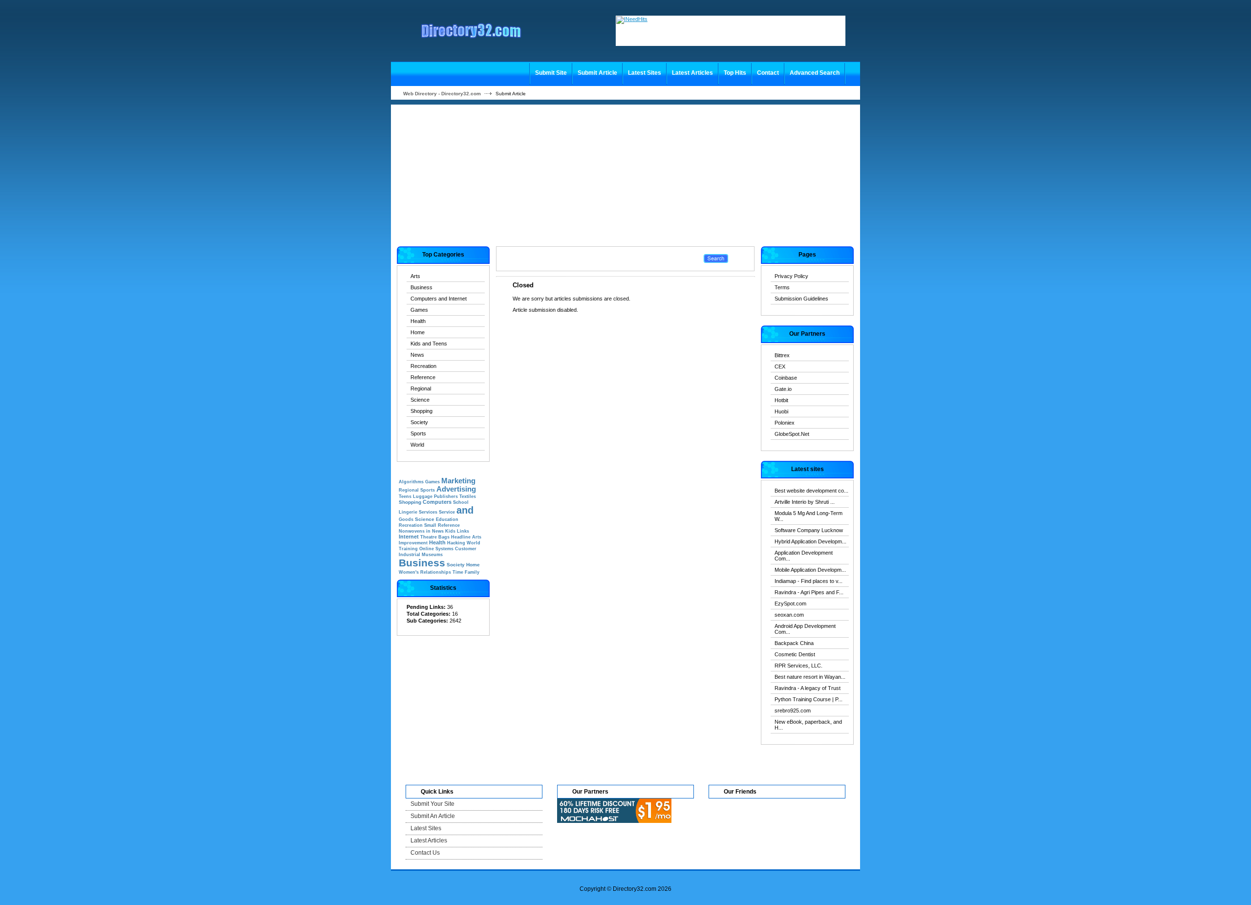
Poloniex (785, 423)
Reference (422, 377)
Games (419, 310)
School (461, 502)
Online (426, 548)
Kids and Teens (428, 343)
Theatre (428, 537)
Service (447, 512)
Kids (450, 531)
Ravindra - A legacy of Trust (808, 688)
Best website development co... (811, 491)
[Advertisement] (625, 173)
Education (447, 519)
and (465, 510)
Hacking (456, 542)
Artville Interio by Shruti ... (805, 502)
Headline (461, 537)
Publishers (446, 496)
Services (428, 512)
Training (408, 548)
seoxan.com (789, 615)
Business (421, 287)
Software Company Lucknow (809, 530)
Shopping (421, 411)
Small (430, 525)
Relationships (435, 572)
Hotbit (781, 400)
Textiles (467, 496)
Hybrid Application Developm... (810, 541)
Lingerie (408, 512)
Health (418, 321)
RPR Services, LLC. (798, 665)
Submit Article (597, 72)
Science (420, 400)
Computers (437, 502)
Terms (782, 287)
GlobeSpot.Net (792, 434)
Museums (432, 554)
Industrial (409, 554)
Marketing (458, 480)
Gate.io (783, 389)
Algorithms (411, 481)
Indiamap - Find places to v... (808, 581)
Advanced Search (815, 72)
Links (463, 531)
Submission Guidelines (801, 299)
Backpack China (794, 643)
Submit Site (551, 72)
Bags (444, 537)
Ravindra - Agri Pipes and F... (809, 592)
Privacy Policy (791, 276)
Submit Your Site (432, 803)
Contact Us (425, 852)
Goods (406, 519)
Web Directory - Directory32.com (442, 93)
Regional (420, 388)
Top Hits (735, 72)
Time (458, 572)
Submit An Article (432, 816)
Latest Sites (644, 72)
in (428, 531)
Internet (409, 536)
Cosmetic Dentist (795, 654)
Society (419, 422)
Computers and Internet (438, 299)
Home (417, 332)
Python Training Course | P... (808, 699)
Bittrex (782, 355)
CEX (780, 366)
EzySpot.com (790, 603)
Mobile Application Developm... (810, 570)
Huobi (781, 411)
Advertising (456, 489)
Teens (405, 496)
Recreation (423, 366)
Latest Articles (692, 72)
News (417, 355)
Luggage (422, 496)
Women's (409, 572)
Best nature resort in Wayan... (810, 677)
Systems (444, 548)
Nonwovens (412, 531)
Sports (418, 433)
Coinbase (786, 378)
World (417, 445)
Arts (415, 276)
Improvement (413, 542)
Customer (465, 548)
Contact (768, 72)
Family (472, 572)
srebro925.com (793, 710)
